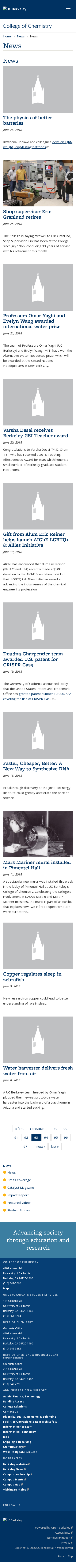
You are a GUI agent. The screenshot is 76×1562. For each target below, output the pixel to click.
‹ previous (38, 1128)
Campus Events (14, 1479)
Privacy (67, 1543)
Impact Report (18, 1195)
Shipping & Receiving (17, 1442)
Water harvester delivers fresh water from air (38, 1070)
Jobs (6, 1437)
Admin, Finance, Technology (21, 1396)
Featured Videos (19, 1202)
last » (56, 1146)
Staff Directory (14, 1447)
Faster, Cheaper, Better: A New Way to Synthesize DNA (36, 766)
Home (7, 36)
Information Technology (19, 1432)
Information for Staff (17, 1427)
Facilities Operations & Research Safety (30, 1421)
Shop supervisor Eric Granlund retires (27, 214)
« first (20, 1128)
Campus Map (13, 1484)
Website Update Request (20, 1452)
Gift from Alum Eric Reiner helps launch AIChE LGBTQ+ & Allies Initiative (36, 539)
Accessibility (64, 1532)
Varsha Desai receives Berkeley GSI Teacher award (35, 433)
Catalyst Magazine (20, 1187)
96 (67, 1138)
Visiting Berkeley (16, 1489)
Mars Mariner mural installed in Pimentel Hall (37, 865)
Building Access (13, 1401)
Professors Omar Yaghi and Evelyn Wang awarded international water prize (34, 321)
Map (6, 1288)
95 (57, 1138)
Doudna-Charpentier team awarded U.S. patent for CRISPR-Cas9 (33, 659)
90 (67, 1129)
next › (42, 1146)
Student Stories (18, 1210)
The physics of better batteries (27, 120)
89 (57, 1129)
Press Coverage (19, 1180)
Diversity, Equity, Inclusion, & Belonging (29, 1416)
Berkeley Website (16, 1464)
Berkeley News (14, 1469)
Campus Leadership (17, 1474)
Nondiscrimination (60, 1538)
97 (26, 1147)
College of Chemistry (27, 26)
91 (17, 1138)
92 (27, 1138)
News (21, 36)
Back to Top (65, 1556)
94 (47, 1138)
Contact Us (10, 1411)
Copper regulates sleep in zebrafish (32, 976)
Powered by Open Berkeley (54, 1527)
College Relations (15, 1406)
